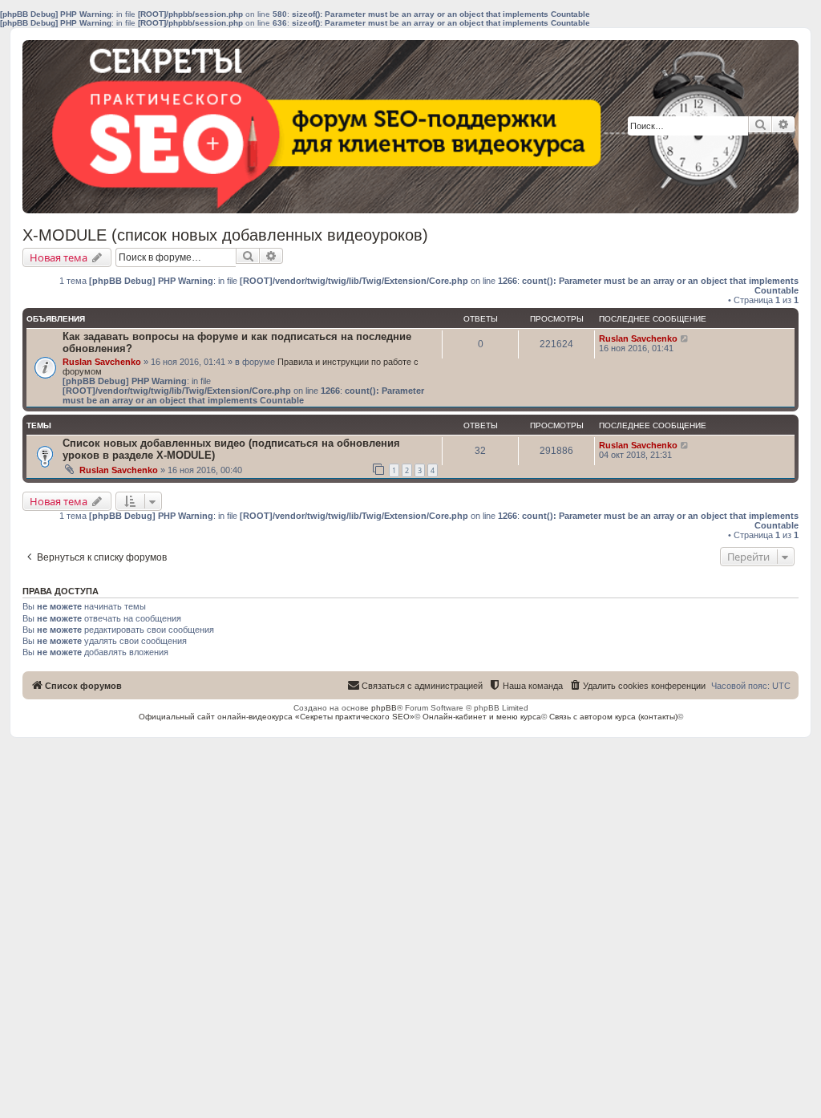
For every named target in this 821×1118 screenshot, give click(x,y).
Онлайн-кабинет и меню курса (482, 716)
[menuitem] (637, 685)
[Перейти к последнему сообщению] (685, 338)
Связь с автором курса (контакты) (613, 716)
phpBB (384, 707)
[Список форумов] (139, 127)
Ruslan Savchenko (102, 362)
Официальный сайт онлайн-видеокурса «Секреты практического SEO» (277, 716)
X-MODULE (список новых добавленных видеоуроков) (225, 235)
